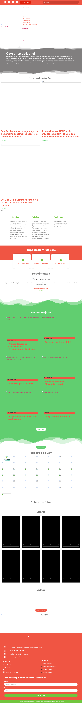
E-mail (6, 688)
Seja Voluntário (26, 18)
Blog (24, 14)
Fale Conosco (26, 22)
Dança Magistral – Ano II (57, 416)
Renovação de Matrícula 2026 (30, 24)
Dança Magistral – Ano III (21, 383)
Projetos (25, 13)
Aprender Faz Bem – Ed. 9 (58, 342)
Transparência (26, 20)
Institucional (26, 7)
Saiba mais (11, 352)
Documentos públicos (31, 11)
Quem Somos (29, 9)
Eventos (25, 16)
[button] (25, 2)
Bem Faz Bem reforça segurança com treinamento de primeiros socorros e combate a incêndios (20, 134)
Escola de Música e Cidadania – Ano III (54, 383)
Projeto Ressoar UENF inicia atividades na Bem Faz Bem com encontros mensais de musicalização (61, 134)
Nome (6, 681)
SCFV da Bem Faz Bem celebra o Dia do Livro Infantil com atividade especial (19, 202)
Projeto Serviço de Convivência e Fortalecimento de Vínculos (22, 347)
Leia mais (3, 140)
